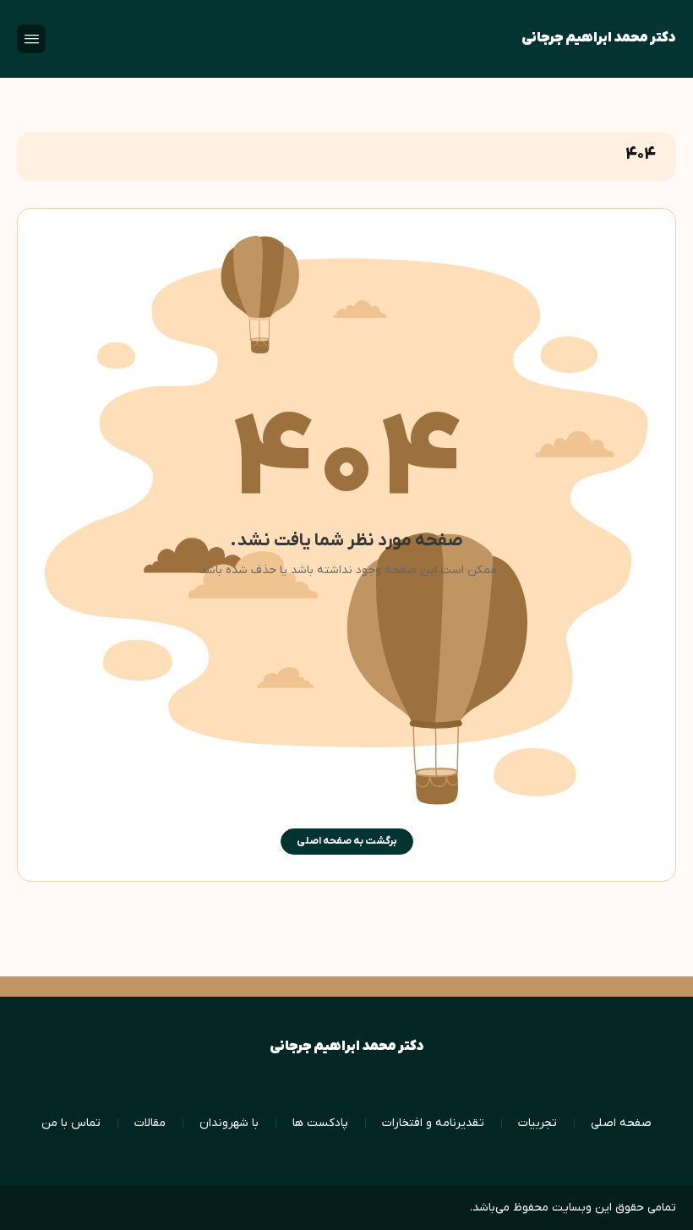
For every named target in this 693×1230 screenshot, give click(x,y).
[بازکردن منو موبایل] (31, 39)
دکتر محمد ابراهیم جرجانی (598, 38)
